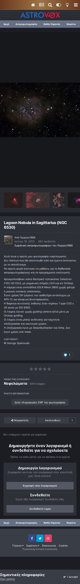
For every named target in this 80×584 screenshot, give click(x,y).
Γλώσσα (17, 545)
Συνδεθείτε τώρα (40, 508)
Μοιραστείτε (21, 420)
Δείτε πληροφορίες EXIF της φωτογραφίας (40, 402)
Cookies (63, 545)
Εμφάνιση (32, 545)
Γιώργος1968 (27, 237)
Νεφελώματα (15, 383)
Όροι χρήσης (7, 578)
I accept (72, 576)
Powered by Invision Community (40, 549)
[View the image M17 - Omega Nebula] (13, 200)
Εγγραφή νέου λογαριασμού (40, 485)
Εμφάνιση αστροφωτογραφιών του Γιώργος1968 (44, 245)
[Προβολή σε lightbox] (40, 110)
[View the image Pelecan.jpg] (58, 200)
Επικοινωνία (49, 545)
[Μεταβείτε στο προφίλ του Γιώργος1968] (8, 240)
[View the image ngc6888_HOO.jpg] (38, 200)
